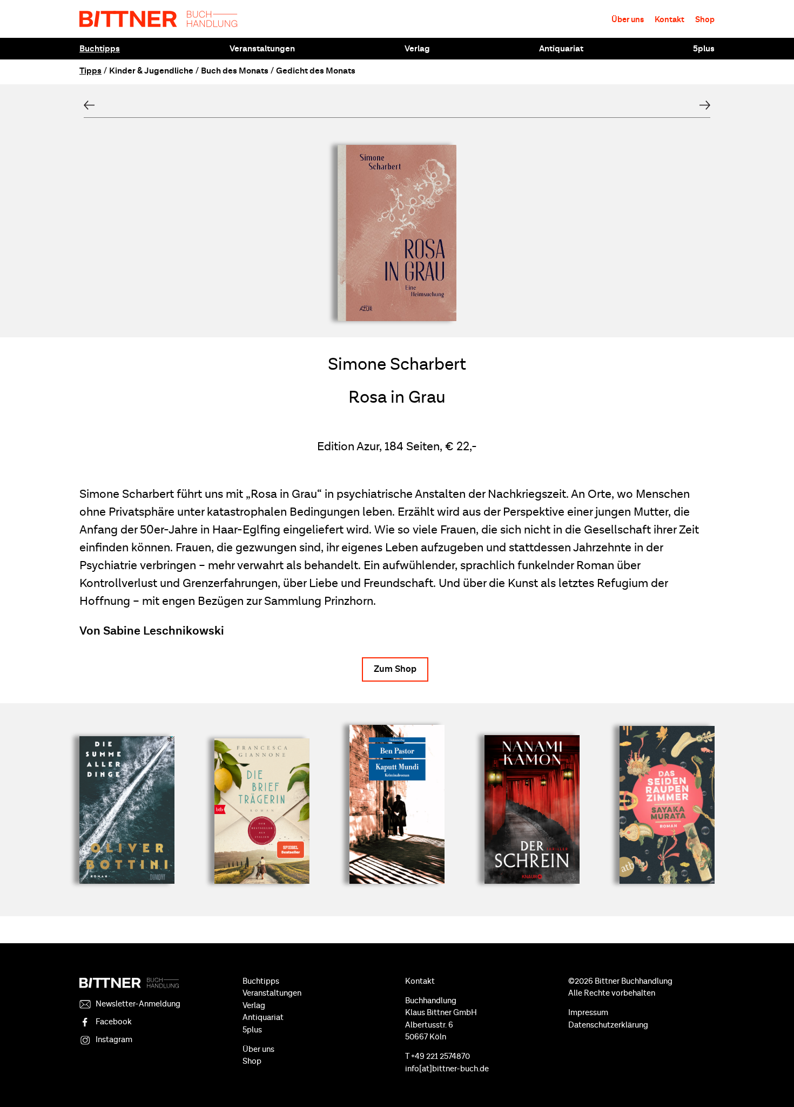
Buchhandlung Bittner (158, 19)
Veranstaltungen (262, 48)
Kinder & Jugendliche (151, 70)
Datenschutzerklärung (608, 1025)
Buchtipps (99, 48)
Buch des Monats (234, 70)
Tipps (90, 70)
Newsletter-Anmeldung (138, 1004)
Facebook (114, 1021)
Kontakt (669, 20)
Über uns (627, 20)
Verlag (417, 48)
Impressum (588, 1012)
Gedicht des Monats (315, 70)
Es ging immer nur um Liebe (89, 105)
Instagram (114, 1039)
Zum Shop (395, 669)
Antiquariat (561, 48)
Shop (705, 20)
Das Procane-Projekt (704, 105)
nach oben (772, 1080)
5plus (704, 48)
